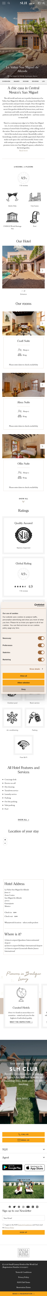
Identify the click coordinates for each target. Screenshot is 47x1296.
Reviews (35, 81)
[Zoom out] (5, 843)
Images (17, 81)
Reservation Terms (23, 1287)
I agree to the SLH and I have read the (22, 1226)
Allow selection (23, 682)
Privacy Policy (9, 1227)
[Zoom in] (5, 839)
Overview (6, 81)
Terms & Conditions (25, 1225)
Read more (23, 150)
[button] (42, 271)
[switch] (41, 645)
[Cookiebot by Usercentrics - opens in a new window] (34, 605)
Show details (35, 669)
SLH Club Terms (23, 1282)
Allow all (23, 676)
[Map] (23, 857)
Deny (23, 689)
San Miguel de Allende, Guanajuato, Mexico (23, 76)
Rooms (26, 81)
